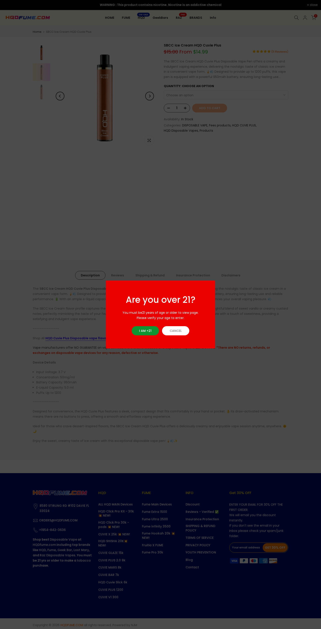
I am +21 (145, 331)
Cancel (176, 331)
